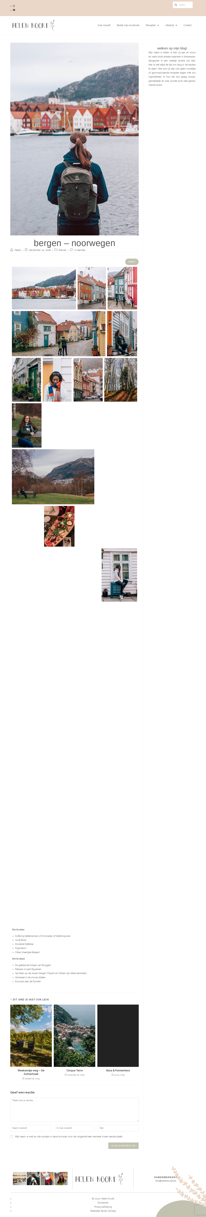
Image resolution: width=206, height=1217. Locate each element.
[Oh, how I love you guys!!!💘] (61, 1178)
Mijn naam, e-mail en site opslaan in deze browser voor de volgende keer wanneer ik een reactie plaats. (69, 1136)
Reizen (62, 250)
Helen (18, 250)
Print (131, 262)
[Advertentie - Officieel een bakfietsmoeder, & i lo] (33, 1178)
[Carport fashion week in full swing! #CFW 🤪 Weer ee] (47, 1178)
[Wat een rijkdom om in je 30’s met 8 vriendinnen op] (19, 1178)
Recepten (151, 25)
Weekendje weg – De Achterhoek (31, 1072)
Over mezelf (104, 25)
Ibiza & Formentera (118, 1070)
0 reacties (79, 250)
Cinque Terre (74, 1070)
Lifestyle (169, 25)
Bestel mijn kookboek (128, 25)
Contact (187, 25)
